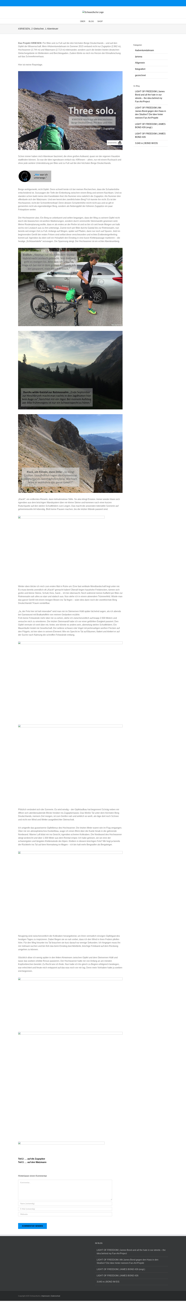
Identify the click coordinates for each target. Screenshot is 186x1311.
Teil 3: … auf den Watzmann (32, 1162)
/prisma (138, 56)
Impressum (46, 1296)
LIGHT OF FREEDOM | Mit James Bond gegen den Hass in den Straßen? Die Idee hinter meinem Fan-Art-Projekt (127, 1261)
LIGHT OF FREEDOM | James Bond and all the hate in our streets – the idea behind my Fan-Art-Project (131, 1252)
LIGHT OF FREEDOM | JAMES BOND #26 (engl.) (121, 1269)
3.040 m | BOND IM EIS (146, 143)
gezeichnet (140, 75)
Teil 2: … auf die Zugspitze (31, 1159)
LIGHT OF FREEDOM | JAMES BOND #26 (117, 1275)
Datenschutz (55, 1296)
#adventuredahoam (144, 50)
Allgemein (140, 63)
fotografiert (140, 69)
